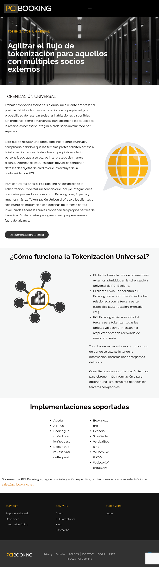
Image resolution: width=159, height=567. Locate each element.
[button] (90, 9)
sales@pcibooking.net (18, 484)
